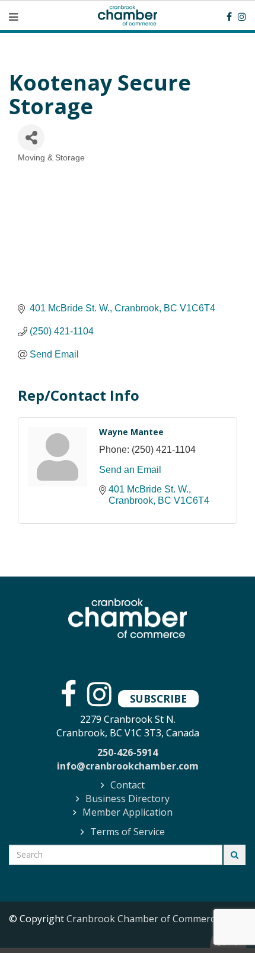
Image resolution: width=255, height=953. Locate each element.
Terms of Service (127, 831)
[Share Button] (31, 137)
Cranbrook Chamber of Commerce (143, 918)
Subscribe (158, 698)
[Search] (235, 855)
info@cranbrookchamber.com (128, 765)
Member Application (127, 812)
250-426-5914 (127, 752)
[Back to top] (221, 919)
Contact (127, 784)
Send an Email (130, 470)
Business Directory (127, 798)
